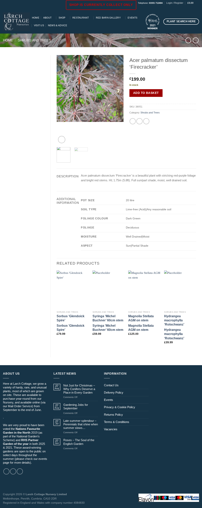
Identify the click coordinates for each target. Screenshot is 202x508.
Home (35, 17)
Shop (62, 17)
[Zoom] (61, 139)
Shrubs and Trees (34, 40)
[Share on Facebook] (133, 121)
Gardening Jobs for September (75, 406)
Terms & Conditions (116, 422)
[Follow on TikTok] (194, 8)
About (47, 17)
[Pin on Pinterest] (146, 121)
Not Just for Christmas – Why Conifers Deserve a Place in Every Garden (79, 389)
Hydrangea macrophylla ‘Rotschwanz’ (174, 320)
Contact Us (111, 385)
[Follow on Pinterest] (197, 8)
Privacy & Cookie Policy (119, 407)
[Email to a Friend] (139, 121)
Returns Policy (113, 414)
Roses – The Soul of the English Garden (78, 441)
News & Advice (57, 25)
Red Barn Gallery (108, 17)
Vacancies (110, 429)
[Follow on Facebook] (186, 8)
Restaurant (80, 17)
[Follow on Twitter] (20, 471)
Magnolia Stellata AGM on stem (141, 318)
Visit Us (39, 25)
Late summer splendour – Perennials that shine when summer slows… (80, 424)
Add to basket (146, 92)
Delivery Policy (113, 392)
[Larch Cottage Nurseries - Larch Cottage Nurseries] (16, 21)
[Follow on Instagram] (190, 8)
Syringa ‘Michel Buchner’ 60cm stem (108, 318)
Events (132, 17)
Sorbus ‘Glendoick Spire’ (70, 318)
